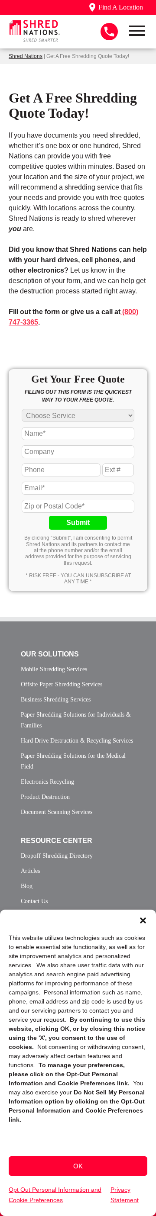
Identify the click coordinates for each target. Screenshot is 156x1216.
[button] (143, 920)
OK (78, 1166)
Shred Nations (25, 56)
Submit (78, 522)
